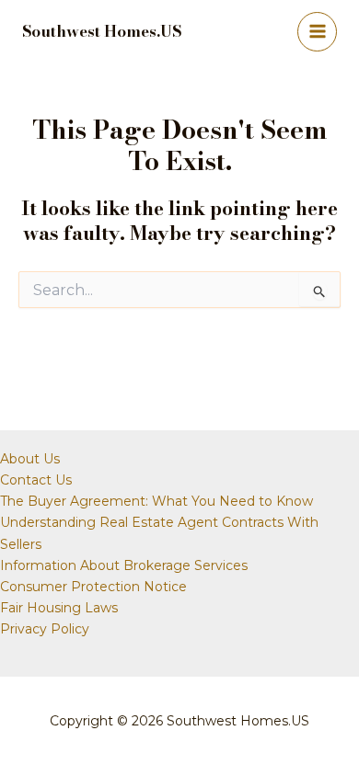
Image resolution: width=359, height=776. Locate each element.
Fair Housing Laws (59, 607)
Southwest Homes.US (101, 31)
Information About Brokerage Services (124, 565)
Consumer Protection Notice (93, 586)
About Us (30, 459)
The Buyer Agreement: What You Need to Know (156, 501)
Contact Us (36, 480)
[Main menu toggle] (317, 31)
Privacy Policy (44, 629)
